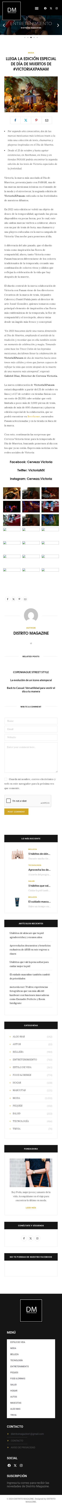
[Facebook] (45, 8)
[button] (36, 8)
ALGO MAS (19, 1036)
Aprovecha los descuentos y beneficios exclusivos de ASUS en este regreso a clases (30, 949)
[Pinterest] (36, 120)
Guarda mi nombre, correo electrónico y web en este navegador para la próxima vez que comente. (29, 784)
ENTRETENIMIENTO (25, 1059)
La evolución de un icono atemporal (31, 680)
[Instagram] (56, 8)
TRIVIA (16, 1128)
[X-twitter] (51, 8)
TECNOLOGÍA (34, 865)
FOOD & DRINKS (22, 1075)
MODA (31, 53)
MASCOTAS (19, 1090)
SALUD (31, 881)
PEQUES (17, 1105)
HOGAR (17, 1082)
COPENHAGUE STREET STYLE (31, 672)
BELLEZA (32, 849)
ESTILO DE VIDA (22, 1067)
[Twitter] (25, 120)
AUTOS (17, 1044)
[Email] (47, 120)
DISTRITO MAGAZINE (31, 633)
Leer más (31, 1208)
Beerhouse (34, 416)
